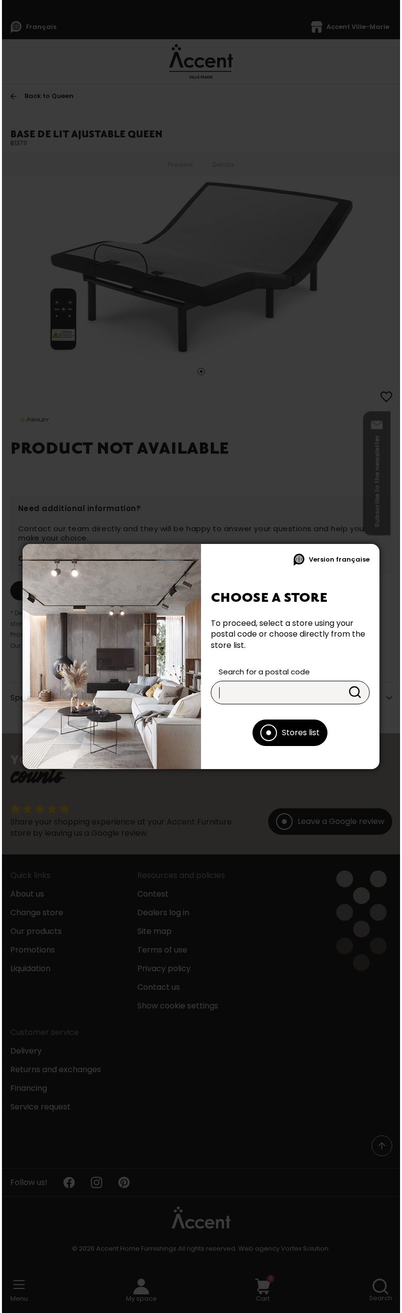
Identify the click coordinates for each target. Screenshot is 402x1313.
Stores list (301, 732)
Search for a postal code (264, 672)
